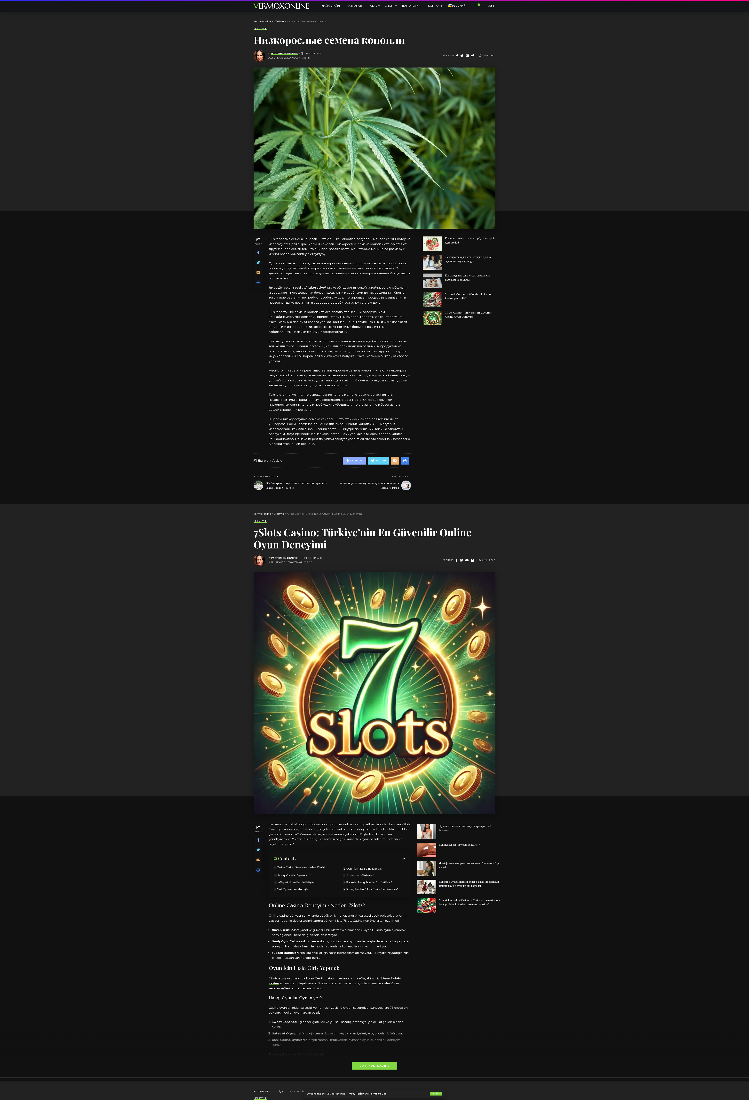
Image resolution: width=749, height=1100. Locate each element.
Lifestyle (260, 29)
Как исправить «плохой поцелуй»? (459, 844)
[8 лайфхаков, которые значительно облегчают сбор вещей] (426, 868)
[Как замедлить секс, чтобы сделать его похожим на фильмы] (432, 281)
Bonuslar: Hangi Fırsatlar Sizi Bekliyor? (369, 882)
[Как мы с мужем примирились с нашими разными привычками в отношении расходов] (426, 887)
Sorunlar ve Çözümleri (360, 875)
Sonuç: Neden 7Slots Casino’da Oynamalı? (372, 889)
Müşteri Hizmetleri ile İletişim (296, 882)
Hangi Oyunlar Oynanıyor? (294, 875)
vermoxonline (281, 6)
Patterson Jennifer (284, 53)
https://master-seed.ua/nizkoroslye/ (297, 287)
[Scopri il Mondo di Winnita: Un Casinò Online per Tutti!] (432, 299)
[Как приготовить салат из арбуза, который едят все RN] (432, 243)
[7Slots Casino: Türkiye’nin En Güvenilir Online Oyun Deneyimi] (432, 318)
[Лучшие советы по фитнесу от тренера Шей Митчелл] (426, 831)
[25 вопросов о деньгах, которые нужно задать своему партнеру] (432, 262)
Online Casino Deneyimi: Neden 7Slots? (301, 867)
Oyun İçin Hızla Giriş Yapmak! (364, 868)
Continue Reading (374, 1065)
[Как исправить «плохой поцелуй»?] (426, 850)
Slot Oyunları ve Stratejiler (293, 889)
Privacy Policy (355, 1093)
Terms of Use (378, 1093)
